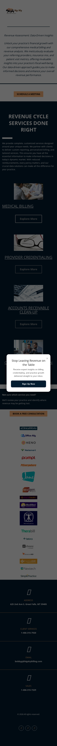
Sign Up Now (28, 384)
